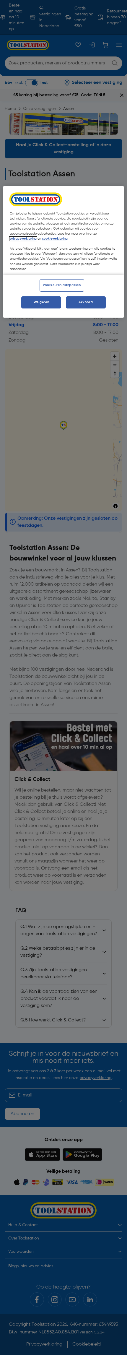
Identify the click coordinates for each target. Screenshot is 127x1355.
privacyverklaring (23, 239)
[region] (63, 252)
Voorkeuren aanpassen (62, 285)
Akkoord (86, 302)
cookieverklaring (55, 239)
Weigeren (41, 302)
